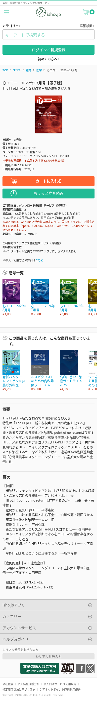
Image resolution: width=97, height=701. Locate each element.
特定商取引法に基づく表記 (18, 689)
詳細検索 (86, 25)
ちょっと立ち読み (48, 193)
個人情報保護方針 (29, 684)
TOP (5, 70)
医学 (39, 70)
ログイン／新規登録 (48, 49)
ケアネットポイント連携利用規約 (60, 689)
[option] (14, 297)
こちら (39, 260)
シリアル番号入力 (48, 656)
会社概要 (7, 684)
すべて (17, 70)
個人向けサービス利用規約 (60, 684)
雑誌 (28, 70)
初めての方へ (48, 58)
